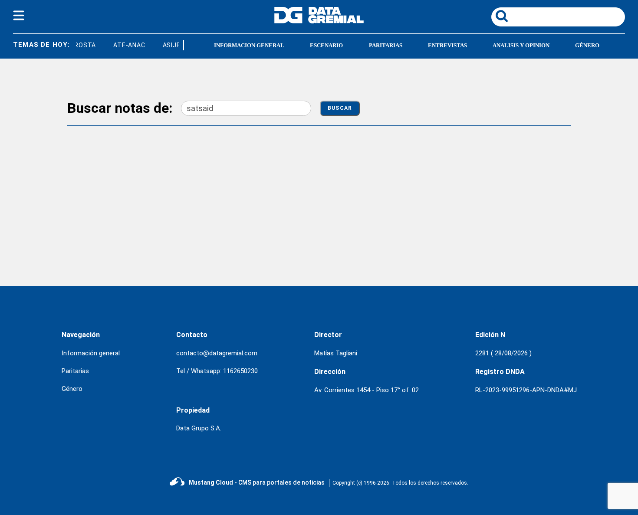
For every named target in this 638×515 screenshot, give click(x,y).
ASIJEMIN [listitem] (175, 45)
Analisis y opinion (521, 45)
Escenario (326, 45)
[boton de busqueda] (502, 16)
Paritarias (385, 45)
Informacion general (249, 45)
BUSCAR (340, 108)
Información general (91, 353)
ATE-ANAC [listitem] (127, 45)
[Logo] (319, 21)
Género (587, 45)
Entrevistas (447, 45)
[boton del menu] (18, 16)
